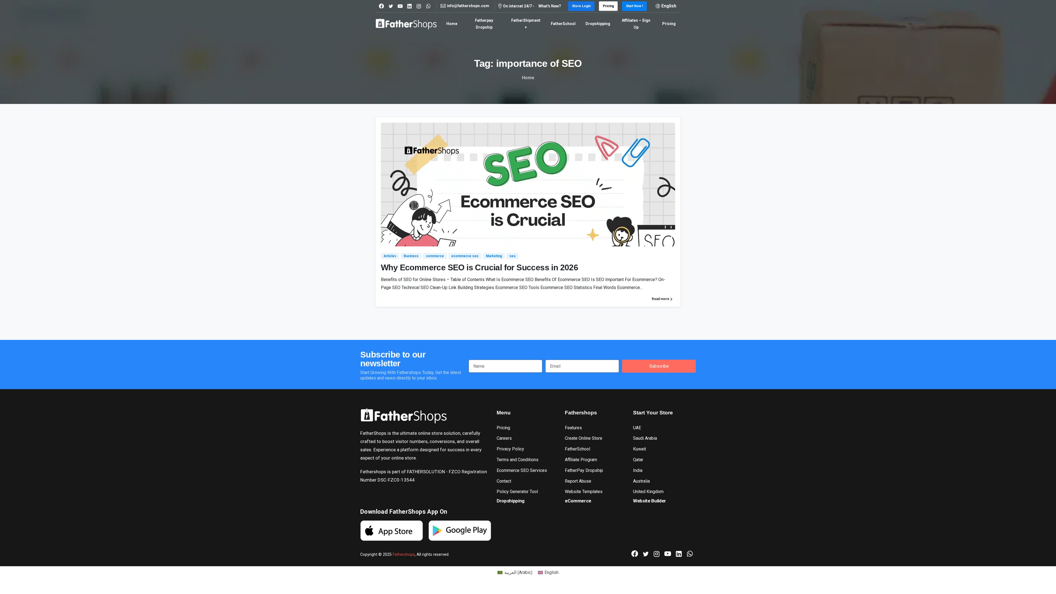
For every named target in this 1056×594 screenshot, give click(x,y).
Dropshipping (510, 501)
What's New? (549, 6)
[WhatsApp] (428, 6)
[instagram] (419, 6)
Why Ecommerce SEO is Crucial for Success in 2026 (479, 267)
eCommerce (578, 501)
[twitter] (390, 6)
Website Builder (649, 501)
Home (528, 77)
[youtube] (400, 6)
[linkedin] (409, 6)
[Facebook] (381, 6)
